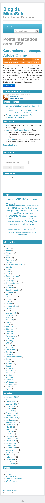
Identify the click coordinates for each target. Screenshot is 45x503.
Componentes (20, 205)
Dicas (39, 60)
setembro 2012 (11, 422)
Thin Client (10, 370)
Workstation (10, 384)
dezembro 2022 (12, 397)
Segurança (10, 347)
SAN (7, 343)
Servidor (33, 224)
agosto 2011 (10, 452)
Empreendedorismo (13, 283)
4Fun (8, 248)
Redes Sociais (13, 224)
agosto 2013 (10, 406)
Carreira (9, 267)
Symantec (9, 363)
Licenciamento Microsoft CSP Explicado (20, 113)
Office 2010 (10, 329)
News (8, 324)
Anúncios (30, 199)
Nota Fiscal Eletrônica (14, 221)
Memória (27, 216)
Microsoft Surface (18, 219)
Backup (9, 262)
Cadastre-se (10, 472)
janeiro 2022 (10, 401)
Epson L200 (21, 208)
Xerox (8, 389)
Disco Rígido (10, 280)
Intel (7, 301)
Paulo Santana (25, 60)
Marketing (9, 315)
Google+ (11, 210)
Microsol (26, 219)
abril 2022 (9, 399)
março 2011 (10, 464)
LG (7, 310)
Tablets (8, 366)
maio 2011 (10, 459)
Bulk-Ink (25, 202)
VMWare (18, 232)
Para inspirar (10, 336)
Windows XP (22, 234)
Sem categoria (11, 350)
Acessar (9, 474)
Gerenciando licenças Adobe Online (22, 53)
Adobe (35, 60)
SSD (25, 229)
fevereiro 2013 (11, 413)
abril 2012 (9, 434)
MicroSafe (35, 216)
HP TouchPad (29, 211)
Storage (9, 361)
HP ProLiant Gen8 (20, 211)
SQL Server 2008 (18, 229)
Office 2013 (10, 331)
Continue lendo (9, 86)
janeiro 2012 (10, 441)
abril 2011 (9, 461)
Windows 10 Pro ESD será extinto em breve (22, 110)
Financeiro (10, 287)
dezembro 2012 (12, 415)
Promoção (10, 338)
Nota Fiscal (35, 219)
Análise (21, 198)
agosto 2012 (10, 424)
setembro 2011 (11, 450)
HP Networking (11, 297)
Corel (8, 271)
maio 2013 (10, 408)
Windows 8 (10, 382)
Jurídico (9, 304)
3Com (8, 246)
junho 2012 (10, 429)
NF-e (30, 219)
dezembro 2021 (12, 404)
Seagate (9, 345)
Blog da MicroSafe (13, 11)
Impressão (10, 299)
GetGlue (34, 208)
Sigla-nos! (9, 354)
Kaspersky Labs (12, 306)
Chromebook (31, 202)
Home (9, 26)
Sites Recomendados (19, 62)
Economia (12, 207)
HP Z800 (36, 211)
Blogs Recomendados (14, 264)
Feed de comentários (14, 479)
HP (7, 294)
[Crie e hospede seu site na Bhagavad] (22, 501)
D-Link (8, 274)
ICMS (15, 213)
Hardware (9, 292)
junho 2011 (10, 457)
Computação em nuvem (32, 205)
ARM (35, 199)
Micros (8, 317)
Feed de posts (11, 476)
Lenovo (9, 308)
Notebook (9, 327)
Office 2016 (10, 333)
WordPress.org (11, 481)
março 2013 (10, 411)
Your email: (7, 156)
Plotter (22, 221)
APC (7, 255)
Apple (8, 257)
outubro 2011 (11, 447)
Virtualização (10, 377)
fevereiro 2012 (11, 438)
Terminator (31, 229)
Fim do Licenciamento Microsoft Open (20, 115)
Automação (10, 260)
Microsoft (10, 218)
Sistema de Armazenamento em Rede (22, 226)
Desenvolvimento (12, 276)
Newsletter (10, 139)
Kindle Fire (28, 213)
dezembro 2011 (12, 443)
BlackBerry (20, 202)
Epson (8, 285)
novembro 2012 (12, 418)
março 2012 (10, 436)
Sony (8, 359)
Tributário (9, 373)
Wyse (8, 386)
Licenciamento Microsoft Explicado (18, 130)
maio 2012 (10, 431)
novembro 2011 (12, 445)
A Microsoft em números (15, 117)
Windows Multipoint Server (29, 232)
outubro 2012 (11, 420)
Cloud (10, 204)
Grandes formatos (12, 290)
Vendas (9, 375)
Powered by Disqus (10, 145)
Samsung (9, 340)
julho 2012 (10, 427)
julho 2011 (10, 454)
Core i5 (8, 269)
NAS (7, 322)
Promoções (30, 221)
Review (24, 224)
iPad (19, 213)
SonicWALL (10, 229)
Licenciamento (7, 62)
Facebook (28, 208)
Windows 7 (10, 380)
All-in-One (12, 199)
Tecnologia (10, 368)
